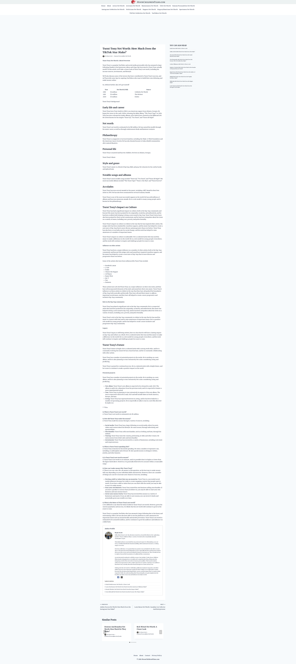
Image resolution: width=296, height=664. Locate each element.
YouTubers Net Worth (159, 13)
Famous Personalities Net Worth (183, 6)
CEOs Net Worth (165, 6)
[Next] (160, 632)
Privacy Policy (157, 655)
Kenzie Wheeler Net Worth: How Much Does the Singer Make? (122, 589)
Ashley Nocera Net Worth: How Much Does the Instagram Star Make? (115, 607)
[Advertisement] (148, 26)
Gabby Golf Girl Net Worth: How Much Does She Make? (182, 51)
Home (103, 6)
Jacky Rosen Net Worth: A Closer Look (178, 48)
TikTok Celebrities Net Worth (140, 13)
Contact (147, 655)
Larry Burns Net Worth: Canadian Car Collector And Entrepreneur (149, 607)
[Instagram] (121, 577)
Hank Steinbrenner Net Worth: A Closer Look (118, 584)
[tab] (129, 642)
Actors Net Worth (118, 6)
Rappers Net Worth (149, 9)
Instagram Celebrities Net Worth (113, 9)
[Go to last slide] (104, 632)
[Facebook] (118, 577)
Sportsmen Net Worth (186, 9)
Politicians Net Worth (133, 9)
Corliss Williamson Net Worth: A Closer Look (180, 64)
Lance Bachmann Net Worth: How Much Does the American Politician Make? (126, 587)
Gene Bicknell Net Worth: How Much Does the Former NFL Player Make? (125, 592)
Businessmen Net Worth (150, 6)
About (109, 6)
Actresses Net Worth (133, 6)
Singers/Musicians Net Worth (167, 9)
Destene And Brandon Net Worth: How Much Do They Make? (115, 629)
